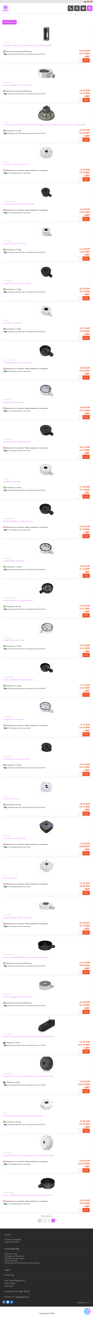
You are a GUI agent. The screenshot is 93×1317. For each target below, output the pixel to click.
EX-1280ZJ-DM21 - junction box (13, 640)
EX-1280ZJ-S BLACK (7, 439)
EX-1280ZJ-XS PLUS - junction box (14, 244)
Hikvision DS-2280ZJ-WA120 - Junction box (17, 85)
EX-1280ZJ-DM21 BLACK (8, 598)
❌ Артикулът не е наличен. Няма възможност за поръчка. (25, 170)
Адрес (7, 1269)
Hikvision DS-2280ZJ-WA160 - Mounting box (17, 997)
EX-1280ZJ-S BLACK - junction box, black (16, 442)
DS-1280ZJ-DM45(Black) (9, 954)
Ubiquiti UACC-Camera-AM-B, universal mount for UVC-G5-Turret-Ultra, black (28, 1037)
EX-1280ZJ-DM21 (7, 637)
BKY (89, 1302)
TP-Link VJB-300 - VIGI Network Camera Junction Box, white (23, 1116)
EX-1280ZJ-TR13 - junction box (13, 402)
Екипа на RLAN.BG (13, 1239)
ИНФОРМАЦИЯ (12, 1248)
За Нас (8, 1234)
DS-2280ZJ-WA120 (7, 82)
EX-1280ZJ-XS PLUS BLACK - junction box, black (19, 204)
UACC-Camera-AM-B (7, 1034)
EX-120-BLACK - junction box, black (14, 838)
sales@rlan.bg (22, 1296)
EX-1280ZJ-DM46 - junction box (13, 561)
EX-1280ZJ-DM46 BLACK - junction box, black (18, 521)
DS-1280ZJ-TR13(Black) (8, 1192)
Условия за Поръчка (14, 1256)
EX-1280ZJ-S (6, 479)
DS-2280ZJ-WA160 (7, 994)
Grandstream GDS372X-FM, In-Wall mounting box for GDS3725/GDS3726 (27, 45)
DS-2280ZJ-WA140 (7, 915)
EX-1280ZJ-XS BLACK (8, 280)
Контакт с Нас (11, 1254)
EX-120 (4, 875)
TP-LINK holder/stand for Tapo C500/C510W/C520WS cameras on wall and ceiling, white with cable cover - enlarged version (44, 125)
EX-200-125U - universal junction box (15, 164)
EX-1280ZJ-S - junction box (12, 481)
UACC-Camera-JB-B (7, 1073)
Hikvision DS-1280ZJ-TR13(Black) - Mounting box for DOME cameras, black (27, 1195)
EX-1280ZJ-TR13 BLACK (8, 360)
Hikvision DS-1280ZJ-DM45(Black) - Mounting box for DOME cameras (26, 957)
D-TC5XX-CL (6, 122)
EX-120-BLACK (6, 836)
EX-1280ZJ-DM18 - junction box (13, 719)
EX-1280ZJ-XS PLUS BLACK (9, 201)
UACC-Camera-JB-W (8, 1153)
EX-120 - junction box (10, 878)
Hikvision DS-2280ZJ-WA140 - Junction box (17, 918)
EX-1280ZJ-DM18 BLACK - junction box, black (18, 680)
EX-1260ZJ (5, 796)
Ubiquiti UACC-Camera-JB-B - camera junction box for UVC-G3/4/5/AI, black (28, 1076)
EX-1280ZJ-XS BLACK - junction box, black (17, 283)
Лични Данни (11, 1260)
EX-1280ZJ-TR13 (7, 399)
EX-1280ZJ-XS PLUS (7, 241)
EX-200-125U (6, 162)
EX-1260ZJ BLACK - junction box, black (16, 759)
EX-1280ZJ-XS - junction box (12, 323)
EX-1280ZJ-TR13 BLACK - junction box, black (17, 363)
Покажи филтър (9, 22)
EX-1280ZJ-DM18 (7, 717)
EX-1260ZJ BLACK (7, 756)
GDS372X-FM (6, 43)
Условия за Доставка (14, 1258)
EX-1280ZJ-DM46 (7, 558)
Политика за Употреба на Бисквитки (22, 1263)
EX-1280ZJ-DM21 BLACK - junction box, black (18, 600)
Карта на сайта (12, 1242)
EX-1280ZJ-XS (6, 320)
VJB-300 (5, 1113)
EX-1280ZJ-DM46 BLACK (8, 518)
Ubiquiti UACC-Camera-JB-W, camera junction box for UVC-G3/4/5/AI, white (28, 1155)
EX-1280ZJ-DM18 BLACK (8, 677)
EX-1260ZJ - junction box (11, 799)
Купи (86, 60)
